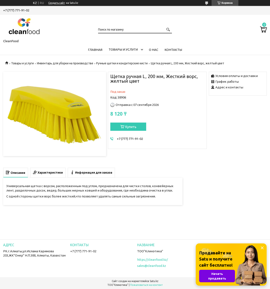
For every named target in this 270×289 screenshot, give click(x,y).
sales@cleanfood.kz (151, 265)
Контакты (173, 49)
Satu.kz (154, 281)
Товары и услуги (123, 49)
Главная (95, 49)
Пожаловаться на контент (146, 285)
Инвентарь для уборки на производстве (65, 63)
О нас (153, 49)
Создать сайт (56, 2)
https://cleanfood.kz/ (152, 259)
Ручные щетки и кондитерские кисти (122, 63)
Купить (130, 127)
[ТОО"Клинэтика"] (24, 26)
